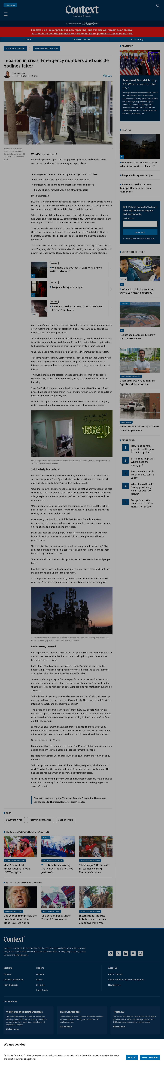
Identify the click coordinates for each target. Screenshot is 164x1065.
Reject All (132, 1057)
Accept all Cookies (150, 1057)
